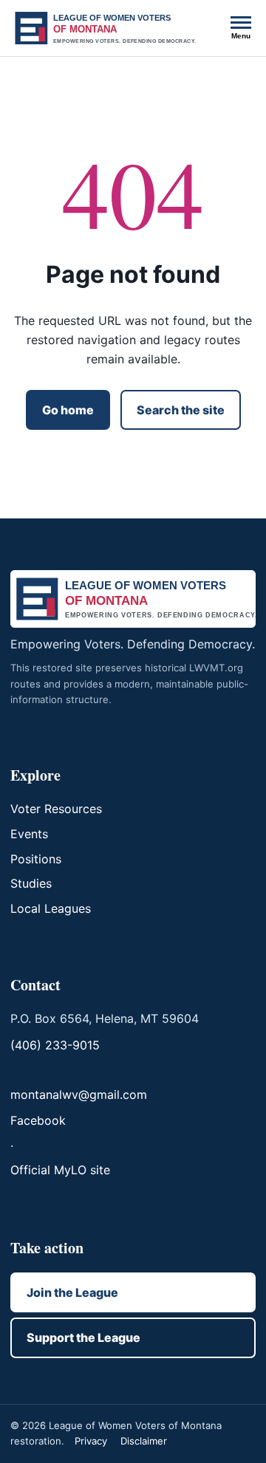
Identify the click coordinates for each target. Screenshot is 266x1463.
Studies (31, 883)
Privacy (91, 1441)
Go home (68, 409)
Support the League (83, 1337)
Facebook (38, 1120)
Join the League (72, 1292)
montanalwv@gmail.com (78, 1094)
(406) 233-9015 (55, 1045)
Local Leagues (50, 908)
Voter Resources (56, 808)
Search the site (181, 409)
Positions (35, 859)
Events (29, 833)
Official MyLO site (60, 1169)
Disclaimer (143, 1441)
